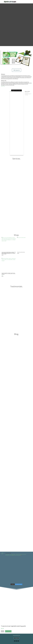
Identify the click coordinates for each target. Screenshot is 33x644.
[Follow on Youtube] (16, 641)
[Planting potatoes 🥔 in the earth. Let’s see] (8, 578)
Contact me (16, 638)
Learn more (16, 166)
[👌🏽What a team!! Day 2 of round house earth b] (8, 561)
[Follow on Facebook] (14, 641)
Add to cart (8, 631)
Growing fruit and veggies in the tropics (9, 402)
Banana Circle (4, 543)
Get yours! (16, 70)
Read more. (3, 86)
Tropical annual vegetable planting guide (9, 473)
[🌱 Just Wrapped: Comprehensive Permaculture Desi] (8, 570)
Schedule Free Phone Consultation (16, 90)
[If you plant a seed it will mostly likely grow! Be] (24, 570)
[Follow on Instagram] (18, 641)
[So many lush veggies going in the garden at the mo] (24, 561)
